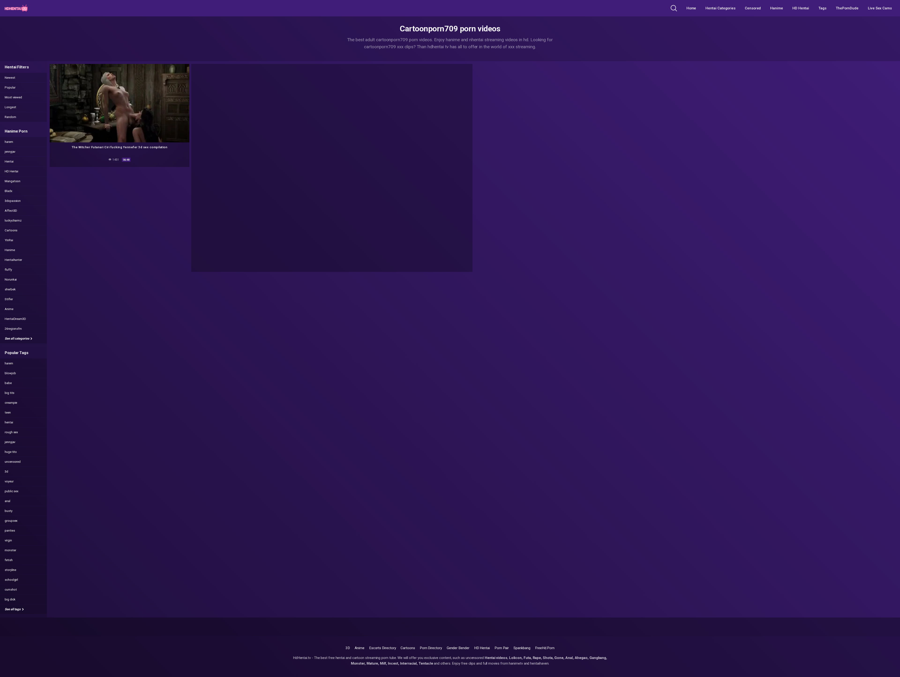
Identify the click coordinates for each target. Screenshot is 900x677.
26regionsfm (13, 328)
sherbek (10, 289)
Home (691, 8)
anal (7, 501)
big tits (9, 393)
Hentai (9, 161)
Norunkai (11, 279)
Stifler (9, 299)
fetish (9, 560)
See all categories (17, 338)
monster (10, 550)
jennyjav (10, 151)
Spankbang (522, 648)
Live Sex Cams (880, 8)
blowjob (10, 373)
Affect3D (11, 210)
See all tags (13, 609)
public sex (12, 491)
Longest (10, 107)
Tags (822, 8)
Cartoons (11, 230)
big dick (10, 599)
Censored (753, 8)
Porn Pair (502, 648)
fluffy (8, 269)
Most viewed (13, 97)
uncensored (13, 461)
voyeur (9, 481)
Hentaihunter (13, 260)
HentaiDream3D (15, 319)
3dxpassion (13, 201)
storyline (10, 570)
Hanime (776, 8)
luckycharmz (13, 220)
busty (8, 511)
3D (347, 648)
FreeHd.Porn (545, 648)
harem (9, 142)
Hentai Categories (720, 8)
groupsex (11, 520)
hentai (9, 422)
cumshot (11, 589)
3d (6, 471)
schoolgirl (11, 579)
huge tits (11, 452)
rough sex (11, 432)
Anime (9, 309)
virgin (8, 540)
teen (8, 412)
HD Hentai (800, 8)
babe (8, 383)
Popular (10, 87)
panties (10, 530)
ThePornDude (847, 8)
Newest (10, 77)
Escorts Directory (382, 648)
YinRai (9, 240)
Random (10, 117)
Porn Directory (431, 648)
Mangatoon (12, 181)
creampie (11, 402)
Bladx (8, 191)
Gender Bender (458, 648)
